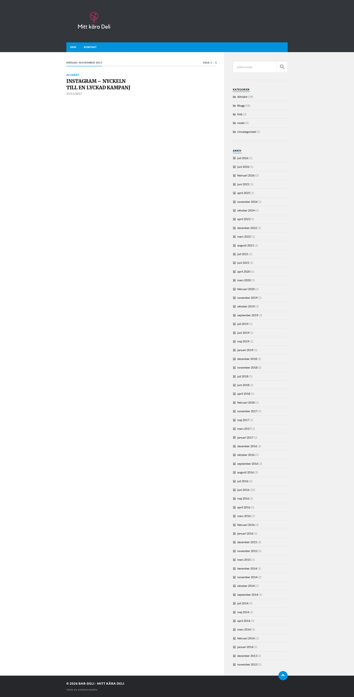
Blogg (240, 105)
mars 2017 (244, 428)
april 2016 (243, 507)
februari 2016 (246, 524)
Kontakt (90, 47)
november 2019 (247, 297)
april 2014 (243, 620)
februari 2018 (246, 402)
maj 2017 (243, 420)
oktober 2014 (246, 585)
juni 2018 (243, 385)
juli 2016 (242, 481)
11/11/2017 (74, 93)
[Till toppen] (283, 675)
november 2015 (247, 551)
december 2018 (247, 358)
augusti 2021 (245, 245)
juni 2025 (243, 184)
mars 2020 (244, 280)
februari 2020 (246, 289)
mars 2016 (244, 516)
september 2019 (247, 315)
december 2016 (247, 446)
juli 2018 (242, 376)
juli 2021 (242, 254)
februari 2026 (246, 175)
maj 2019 (243, 341)
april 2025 (243, 193)
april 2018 (243, 393)
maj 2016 (243, 498)
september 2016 (247, 463)
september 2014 (247, 594)
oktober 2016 (246, 454)
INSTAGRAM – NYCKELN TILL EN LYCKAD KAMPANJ (98, 84)
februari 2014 (246, 638)
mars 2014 (244, 629)
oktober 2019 (246, 306)
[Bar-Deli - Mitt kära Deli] (177, 21)
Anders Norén (87, 689)
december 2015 (247, 542)
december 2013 (247, 655)
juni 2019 (243, 332)
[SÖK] (282, 67)
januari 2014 (245, 647)
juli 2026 (242, 158)
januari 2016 (245, 533)
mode (240, 123)
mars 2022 (244, 236)
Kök (239, 114)
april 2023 (243, 219)
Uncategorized (246, 131)
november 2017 (247, 411)
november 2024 (247, 201)
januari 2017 (245, 437)
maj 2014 (243, 612)
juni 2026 (243, 166)
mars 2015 (244, 559)
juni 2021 (243, 262)
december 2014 (247, 568)
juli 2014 (242, 603)
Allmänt (72, 74)
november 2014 (247, 577)
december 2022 (247, 228)
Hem (73, 47)
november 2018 (247, 367)
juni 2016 (243, 489)
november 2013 (247, 664)
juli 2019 (242, 323)
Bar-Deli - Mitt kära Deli (101, 683)
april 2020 (243, 271)
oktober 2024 (246, 210)
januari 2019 (245, 350)
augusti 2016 (245, 472)
